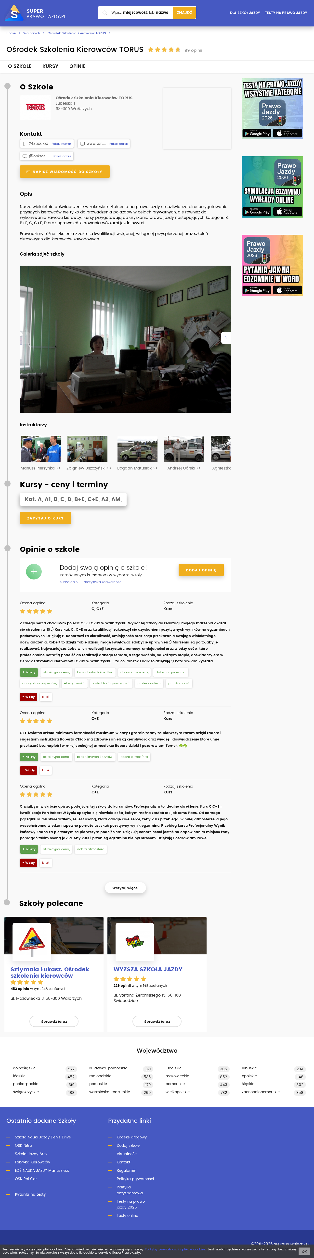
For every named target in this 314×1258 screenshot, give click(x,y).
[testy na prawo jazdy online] (272, 108)
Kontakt (123, 1162)
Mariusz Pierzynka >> (41, 468)
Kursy (50, 66)
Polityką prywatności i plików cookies (175, 1249)
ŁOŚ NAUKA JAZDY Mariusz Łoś (42, 1170)
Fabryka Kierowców (32, 1162)
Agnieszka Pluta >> (230, 468)
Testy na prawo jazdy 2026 (131, 1204)
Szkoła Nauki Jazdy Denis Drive (43, 1137)
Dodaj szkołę (128, 1145)
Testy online (127, 1216)
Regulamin (126, 1170)
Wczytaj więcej (125, 888)
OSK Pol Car (26, 1179)
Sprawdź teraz (54, 1022)
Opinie (77, 66)
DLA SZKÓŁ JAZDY (245, 13)
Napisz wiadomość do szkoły (67, 172)
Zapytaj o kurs (45, 518)
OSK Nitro (23, 1145)
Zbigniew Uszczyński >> (89, 468)
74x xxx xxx (38, 144)
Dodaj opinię (201, 570)
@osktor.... (39, 156)
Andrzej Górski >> (184, 468)
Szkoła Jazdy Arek (31, 1154)
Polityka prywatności (135, 1179)
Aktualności (127, 1154)
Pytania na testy (30, 1194)
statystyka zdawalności (103, 582)
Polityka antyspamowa (130, 1190)
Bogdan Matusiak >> (137, 468)
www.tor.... (96, 144)
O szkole (19, 66)
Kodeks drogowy (132, 1137)
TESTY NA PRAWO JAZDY (286, 13)
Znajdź (184, 13)
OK (304, 1252)
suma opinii (69, 582)
